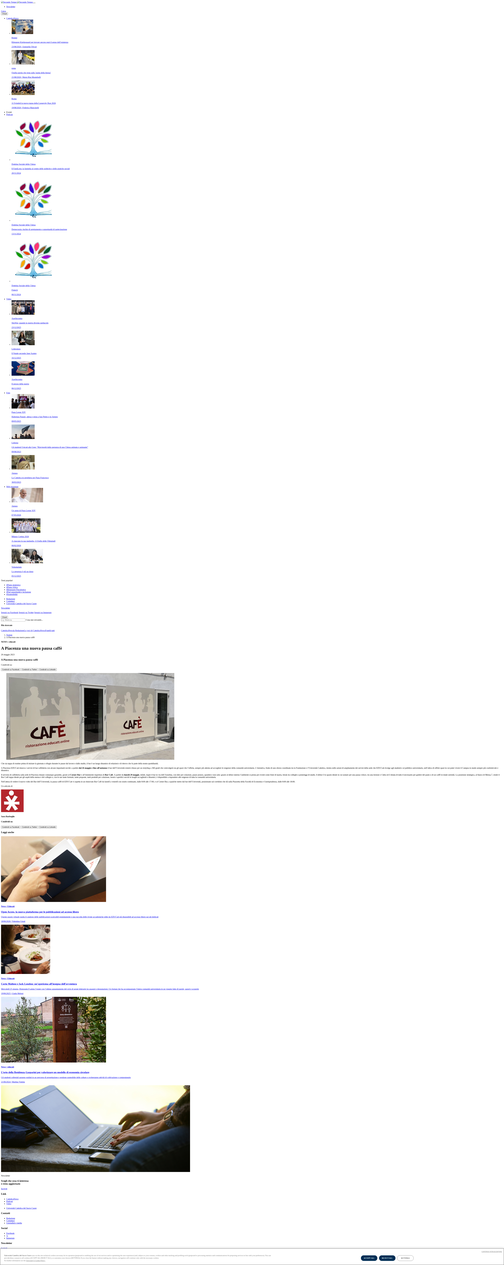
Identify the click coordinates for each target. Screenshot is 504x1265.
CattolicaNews (12, 18)
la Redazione (18, 630)
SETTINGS (405, 1258)
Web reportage (12, 487)
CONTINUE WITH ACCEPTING (492, 1251)
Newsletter (10, 7)
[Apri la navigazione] (34, 2)
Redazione (10, 599)
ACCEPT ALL (369, 1258)
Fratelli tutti (50, 630)
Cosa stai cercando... (34, 620)
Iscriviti (4, 1189)
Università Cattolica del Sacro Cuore (21, 603)
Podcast (9, 114)
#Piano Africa (12, 587)
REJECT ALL (387, 1258)
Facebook (10, 1233)
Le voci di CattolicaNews (34, 630)
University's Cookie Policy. (35, 1261)
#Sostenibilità (11, 594)
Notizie (9, 635)
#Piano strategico (13, 585)
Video (8, 299)
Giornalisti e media (14, 1223)
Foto (8, 393)
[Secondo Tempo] (17, 2)
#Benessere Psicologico (16, 590)
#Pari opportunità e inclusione (18, 592)
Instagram (10, 1238)
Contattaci (10, 601)
